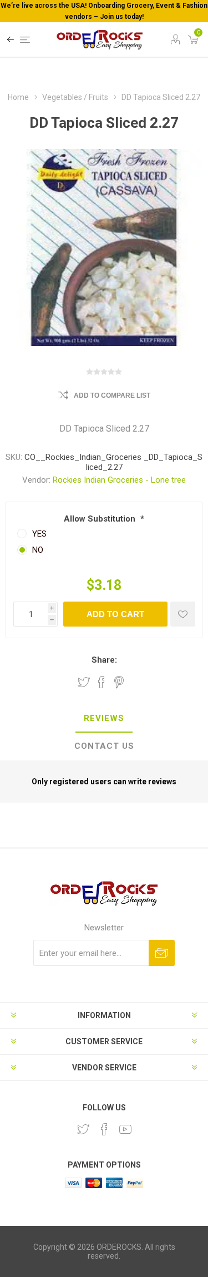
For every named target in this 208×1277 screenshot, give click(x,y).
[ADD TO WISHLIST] (182, 614)
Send (162, 953)
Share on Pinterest (119, 682)
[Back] (11, 39)
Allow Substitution (101, 519)
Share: (104, 660)
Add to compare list (112, 395)
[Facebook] (104, 1129)
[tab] (104, 719)
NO (37, 550)
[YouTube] (125, 1129)
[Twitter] (83, 1129)
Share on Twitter (84, 682)
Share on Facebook (101, 682)
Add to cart (115, 614)
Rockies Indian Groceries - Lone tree (119, 480)
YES (39, 534)
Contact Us (104, 746)
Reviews (104, 718)
